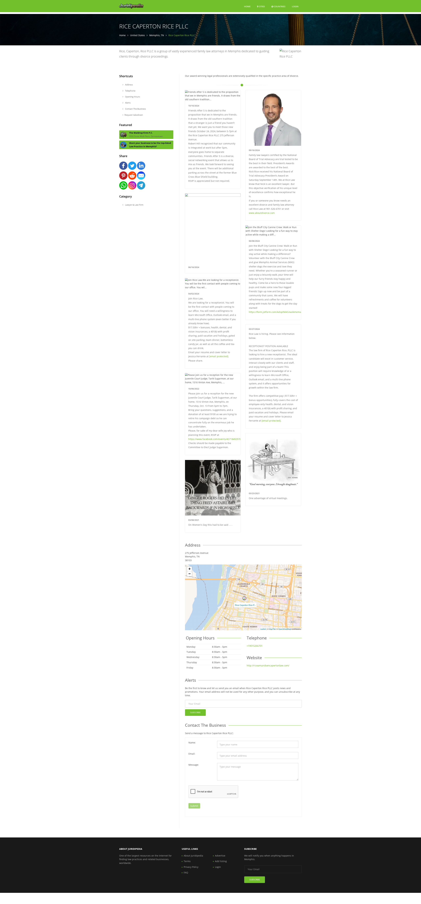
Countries (279, 6)
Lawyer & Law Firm (133, 204)
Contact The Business (135, 108)
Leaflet (263, 629)
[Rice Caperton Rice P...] (244, 598)
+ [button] (189, 569)
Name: (192, 742)
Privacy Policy (191, 867)
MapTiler (272, 629)
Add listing (221, 861)
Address (128, 84)
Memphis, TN (156, 35)
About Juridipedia (193, 855)
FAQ (186, 872)
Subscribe (195, 712)
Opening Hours (132, 96)
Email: (191, 753)
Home (247, 6)
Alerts (127, 102)
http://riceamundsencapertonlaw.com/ (268, 665)
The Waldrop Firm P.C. (141, 132)
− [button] (189, 574)
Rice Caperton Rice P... (245, 605)
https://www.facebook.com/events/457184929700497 (217, 439)
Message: (193, 764)
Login (295, 6)
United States (137, 35)
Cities (261, 6)
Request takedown (133, 114)
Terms (187, 861)
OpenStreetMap (284, 629)
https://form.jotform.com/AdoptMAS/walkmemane (276, 312)
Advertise (220, 855)
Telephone (129, 90)
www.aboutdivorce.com (262, 212)
